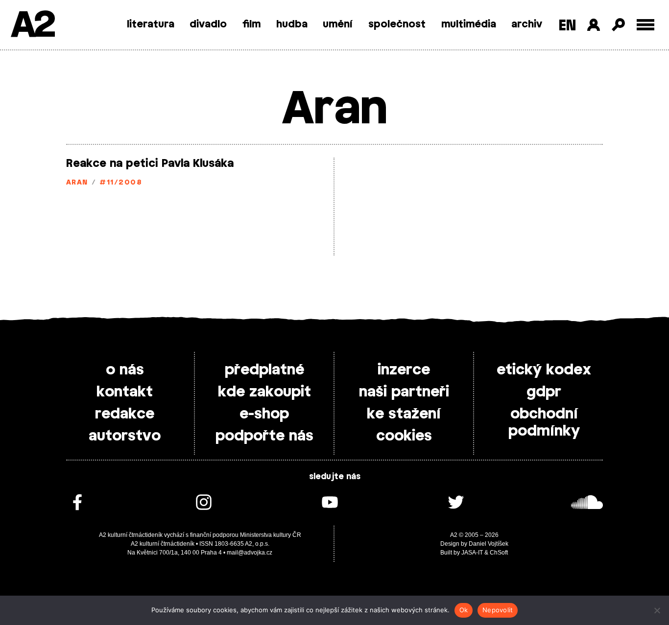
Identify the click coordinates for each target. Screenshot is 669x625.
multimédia (468, 24)
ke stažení (404, 414)
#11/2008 (120, 183)
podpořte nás (264, 436)
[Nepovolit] (657, 610)
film (251, 24)
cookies (404, 436)
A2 (32, 25)
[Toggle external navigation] (645, 24)
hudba (292, 24)
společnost (397, 24)
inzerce (404, 370)
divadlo (208, 24)
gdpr (543, 392)
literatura (150, 24)
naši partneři (404, 392)
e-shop (264, 414)
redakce (124, 414)
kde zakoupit (264, 392)
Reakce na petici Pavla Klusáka (150, 163)
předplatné (264, 370)
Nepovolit (497, 610)
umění (338, 24)
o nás (125, 370)
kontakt (124, 392)
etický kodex (544, 370)
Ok (463, 610)
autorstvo (125, 436)
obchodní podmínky (544, 422)
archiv (526, 24)
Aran (77, 183)
